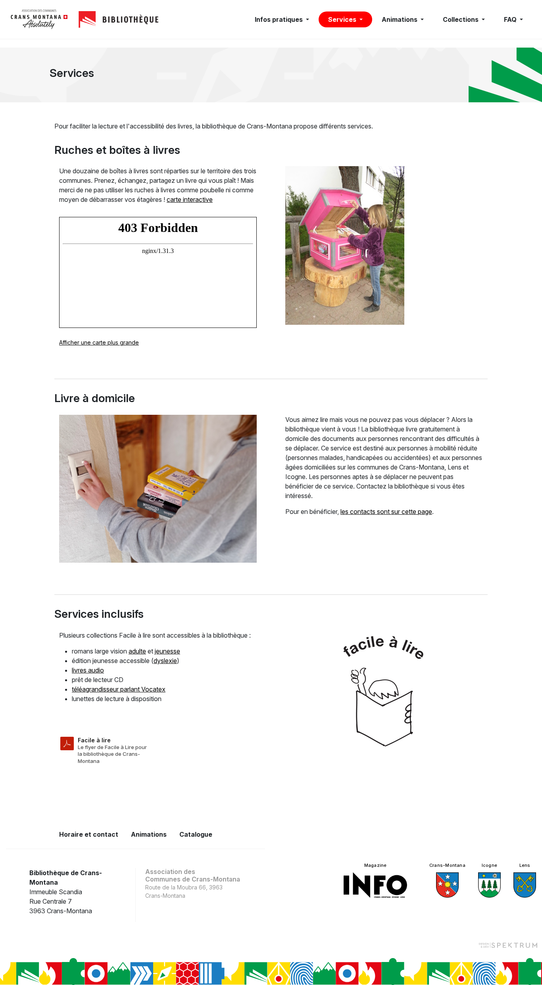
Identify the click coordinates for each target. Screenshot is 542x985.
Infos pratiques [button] (279, 19)
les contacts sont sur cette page (386, 511)
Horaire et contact (88, 834)
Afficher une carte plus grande (99, 342)
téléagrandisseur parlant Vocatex (118, 689)
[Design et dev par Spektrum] (508, 945)
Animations (149, 834)
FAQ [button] (511, 19)
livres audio (88, 670)
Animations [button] (400, 19)
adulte (137, 651)
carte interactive (190, 199)
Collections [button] (461, 19)
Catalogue (195, 834)
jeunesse (167, 651)
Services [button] (343, 19)
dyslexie (165, 661)
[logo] (39, 19)
